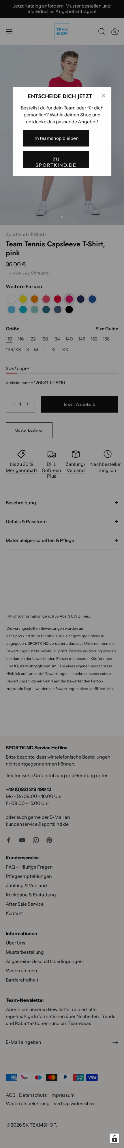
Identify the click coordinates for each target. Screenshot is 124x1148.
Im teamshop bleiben (56, 138)
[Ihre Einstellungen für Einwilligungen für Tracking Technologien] (114, 1138)
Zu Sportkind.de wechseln (56, 162)
